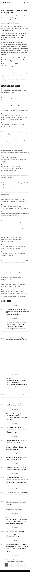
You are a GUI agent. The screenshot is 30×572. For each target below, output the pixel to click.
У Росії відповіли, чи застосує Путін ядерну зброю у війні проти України (15, 214)
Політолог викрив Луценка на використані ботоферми (15, 508)
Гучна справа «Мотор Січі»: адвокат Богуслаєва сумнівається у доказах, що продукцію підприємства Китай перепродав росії (17, 481)
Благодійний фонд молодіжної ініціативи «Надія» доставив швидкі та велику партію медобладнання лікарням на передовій (16, 326)
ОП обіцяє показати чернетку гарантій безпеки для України (13, 254)
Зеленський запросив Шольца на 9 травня (15, 110)
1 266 (20, 565)
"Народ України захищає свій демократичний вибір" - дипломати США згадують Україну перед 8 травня (14, 117)
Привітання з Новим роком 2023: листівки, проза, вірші (16, 441)
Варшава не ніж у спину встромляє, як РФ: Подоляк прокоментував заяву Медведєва (14, 99)
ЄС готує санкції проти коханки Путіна (14, 296)
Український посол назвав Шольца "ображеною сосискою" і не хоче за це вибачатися (13, 230)
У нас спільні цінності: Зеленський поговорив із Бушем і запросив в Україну (14, 292)
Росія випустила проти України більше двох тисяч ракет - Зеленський (13, 285)
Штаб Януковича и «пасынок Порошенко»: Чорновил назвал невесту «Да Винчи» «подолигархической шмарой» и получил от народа (16, 382)
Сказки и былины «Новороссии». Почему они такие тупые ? (16, 458)
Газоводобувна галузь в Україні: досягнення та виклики (16, 395)
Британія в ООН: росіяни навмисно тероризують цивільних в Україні (12, 271)
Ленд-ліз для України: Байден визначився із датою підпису (14, 106)
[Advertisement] (15, 357)
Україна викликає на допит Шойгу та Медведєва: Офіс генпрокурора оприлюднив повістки (13, 239)
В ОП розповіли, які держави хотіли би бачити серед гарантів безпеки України (13, 200)
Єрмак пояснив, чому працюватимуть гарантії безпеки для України (13, 247)
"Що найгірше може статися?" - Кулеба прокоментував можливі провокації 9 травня (13, 143)
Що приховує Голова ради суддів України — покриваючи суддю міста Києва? (16, 502)
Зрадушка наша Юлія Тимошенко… (17, 492)
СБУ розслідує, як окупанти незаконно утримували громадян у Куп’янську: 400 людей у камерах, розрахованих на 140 (17, 533)
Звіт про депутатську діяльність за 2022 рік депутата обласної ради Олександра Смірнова (17, 447)
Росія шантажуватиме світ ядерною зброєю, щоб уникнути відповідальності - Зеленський (14, 133)
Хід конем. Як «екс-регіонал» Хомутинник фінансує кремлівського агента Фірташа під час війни (17, 416)
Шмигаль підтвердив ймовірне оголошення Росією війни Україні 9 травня (14, 207)
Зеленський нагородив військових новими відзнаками (14, 193)
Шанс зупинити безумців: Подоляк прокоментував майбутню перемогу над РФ (15, 151)
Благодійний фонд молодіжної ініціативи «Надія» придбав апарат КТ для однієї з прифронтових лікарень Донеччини (17, 311)
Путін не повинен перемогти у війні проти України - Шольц (14, 176)
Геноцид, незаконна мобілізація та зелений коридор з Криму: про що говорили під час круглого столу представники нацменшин (17, 520)
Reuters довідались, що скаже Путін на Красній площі (13, 125)
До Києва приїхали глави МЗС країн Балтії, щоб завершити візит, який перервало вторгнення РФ (14, 185)
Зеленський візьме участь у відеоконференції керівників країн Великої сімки (14, 159)
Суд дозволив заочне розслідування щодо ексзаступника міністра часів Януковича (14, 222)
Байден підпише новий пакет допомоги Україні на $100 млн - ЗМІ (13, 91)
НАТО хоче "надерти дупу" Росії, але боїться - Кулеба (12, 278)
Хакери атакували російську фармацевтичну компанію (15, 404)
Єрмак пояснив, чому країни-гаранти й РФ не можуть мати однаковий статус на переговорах (14, 263)
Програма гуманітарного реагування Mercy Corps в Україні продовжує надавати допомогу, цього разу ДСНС (16, 429)
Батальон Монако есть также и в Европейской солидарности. (16, 560)
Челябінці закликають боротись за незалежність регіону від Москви (17, 338)
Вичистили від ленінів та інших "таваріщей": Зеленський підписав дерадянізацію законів (12, 168)
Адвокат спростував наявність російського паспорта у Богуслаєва (17, 468)
